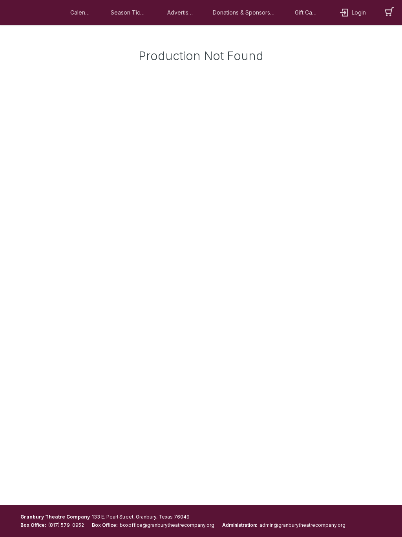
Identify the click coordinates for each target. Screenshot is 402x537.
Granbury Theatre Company (55, 517)
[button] (82, 12)
